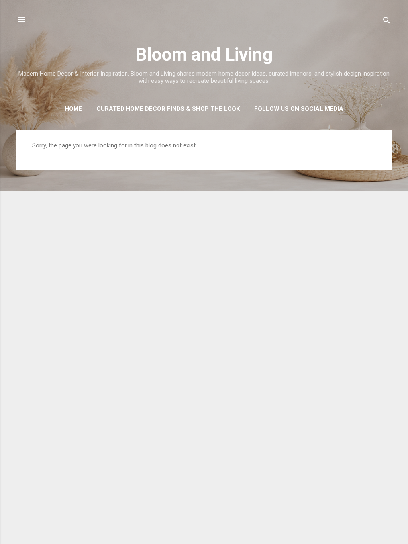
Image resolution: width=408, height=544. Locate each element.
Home (73, 108)
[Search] (387, 22)
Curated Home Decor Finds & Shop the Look (168, 108)
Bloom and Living (204, 54)
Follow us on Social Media (298, 108)
